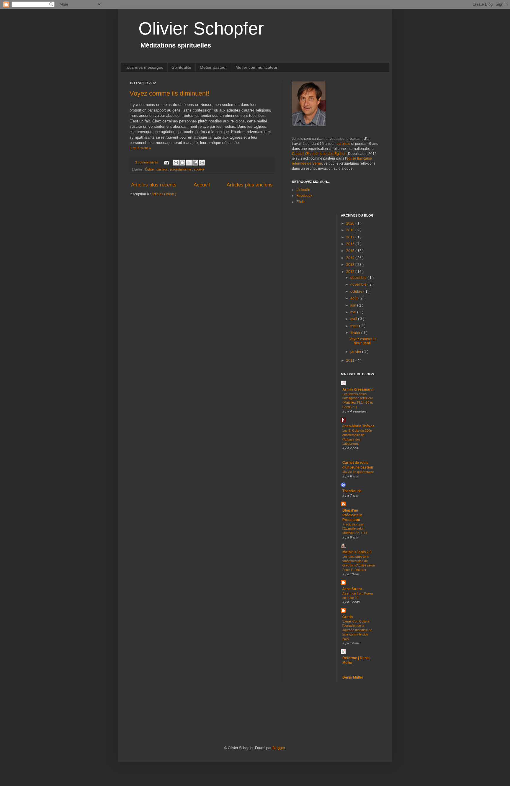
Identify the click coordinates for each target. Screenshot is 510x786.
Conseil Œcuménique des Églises (319, 154)
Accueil (202, 185)
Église (150, 169)
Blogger (278, 748)
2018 (350, 230)
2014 (350, 258)
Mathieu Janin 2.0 (357, 552)
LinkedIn (303, 190)
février (355, 333)
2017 (350, 237)
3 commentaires (147, 162)
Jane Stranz (352, 589)
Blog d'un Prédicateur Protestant (352, 515)
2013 (350, 265)
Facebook (304, 196)
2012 (350, 272)
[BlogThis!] (182, 163)
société (199, 169)
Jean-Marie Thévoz (358, 426)
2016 (350, 244)
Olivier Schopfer (201, 28)
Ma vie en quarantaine (358, 472)
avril (354, 319)
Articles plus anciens (250, 185)
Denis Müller (352, 677)
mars (354, 326)
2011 (350, 360)
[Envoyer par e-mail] (176, 163)
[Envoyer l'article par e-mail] (166, 162)
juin (353, 305)
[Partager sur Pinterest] (202, 163)
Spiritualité (181, 67)
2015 (350, 251)
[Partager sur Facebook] (195, 163)
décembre (358, 278)
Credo (347, 617)
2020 (350, 223)
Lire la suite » (140, 148)
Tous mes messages (144, 67)
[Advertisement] (237, 722)
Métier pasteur (213, 67)
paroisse (343, 144)
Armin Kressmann (357, 389)
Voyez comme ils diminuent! (169, 93)
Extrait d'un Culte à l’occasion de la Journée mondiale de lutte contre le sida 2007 (357, 630)
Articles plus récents (153, 185)
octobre (356, 291)
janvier (356, 352)
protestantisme (181, 169)
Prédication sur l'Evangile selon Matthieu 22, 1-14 (354, 529)
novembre (358, 284)
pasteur (162, 169)
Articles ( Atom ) (163, 194)
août (354, 298)
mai (353, 312)
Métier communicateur (256, 67)
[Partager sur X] (189, 163)
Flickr (300, 202)
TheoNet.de (352, 491)
